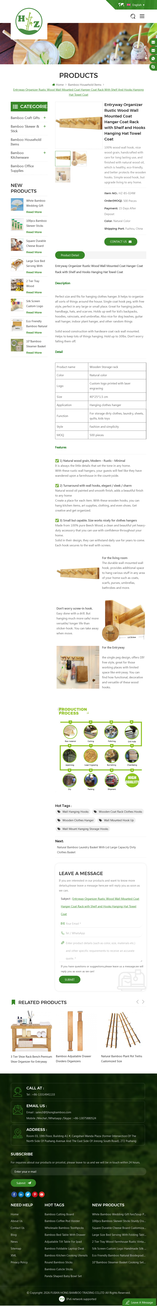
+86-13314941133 (43, 1094)
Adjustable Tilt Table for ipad (63, 1241)
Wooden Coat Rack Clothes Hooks (120, 811)
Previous (137, 1002)
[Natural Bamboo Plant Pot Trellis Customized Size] (121, 1031)
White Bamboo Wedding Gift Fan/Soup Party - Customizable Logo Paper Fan (36, 203)
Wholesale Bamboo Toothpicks (64, 1228)
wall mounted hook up (119, 820)
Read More (34, 212)
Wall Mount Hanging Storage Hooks (85, 829)
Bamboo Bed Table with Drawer (65, 1235)
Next (143, 1002)
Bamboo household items (26, 141)
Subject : (100, 906)
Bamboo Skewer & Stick (25, 128)
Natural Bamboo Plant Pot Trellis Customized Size (121, 1058)
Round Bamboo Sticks (58, 1262)
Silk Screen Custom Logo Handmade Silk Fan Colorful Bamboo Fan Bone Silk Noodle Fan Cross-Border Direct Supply (36, 303)
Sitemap (16, 1248)
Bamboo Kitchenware (20, 155)
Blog (14, 1235)
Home (60, 84)
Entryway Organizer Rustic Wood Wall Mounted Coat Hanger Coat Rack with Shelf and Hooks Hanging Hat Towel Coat (100, 906)
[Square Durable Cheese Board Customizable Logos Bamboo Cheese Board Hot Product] (17, 244)
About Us (16, 1221)
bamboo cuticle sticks (59, 1269)
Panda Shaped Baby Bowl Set (63, 1276)
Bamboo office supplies (22, 168)
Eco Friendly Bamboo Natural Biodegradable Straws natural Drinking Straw (36, 324)
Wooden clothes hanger (78, 820)
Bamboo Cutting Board (59, 1214)
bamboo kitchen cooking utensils (66, 1255)
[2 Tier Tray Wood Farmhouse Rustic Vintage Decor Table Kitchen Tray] (17, 285)
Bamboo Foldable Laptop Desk (64, 1248)
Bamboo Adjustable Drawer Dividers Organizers (73, 1058)
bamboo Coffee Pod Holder (62, 1221)
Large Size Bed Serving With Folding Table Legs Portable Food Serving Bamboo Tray (35, 263)
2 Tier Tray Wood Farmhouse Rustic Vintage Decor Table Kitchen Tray (35, 283)
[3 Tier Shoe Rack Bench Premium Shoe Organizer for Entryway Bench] (31, 1031)
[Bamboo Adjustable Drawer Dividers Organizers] (76, 1031)
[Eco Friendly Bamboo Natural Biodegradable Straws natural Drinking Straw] (17, 325)
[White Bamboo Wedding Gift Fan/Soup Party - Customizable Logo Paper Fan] (17, 204)
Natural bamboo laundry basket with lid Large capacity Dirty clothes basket (96, 849)
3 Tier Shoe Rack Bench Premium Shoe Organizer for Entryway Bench (31, 1059)
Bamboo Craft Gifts (25, 117)
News (14, 1241)
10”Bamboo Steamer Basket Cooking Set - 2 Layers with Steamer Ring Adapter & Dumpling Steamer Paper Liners (36, 344)
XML (13, 1255)
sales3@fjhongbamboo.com (53, 1112)
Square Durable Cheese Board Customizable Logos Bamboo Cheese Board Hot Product (36, 243)
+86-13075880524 (84, 1118)
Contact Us (118, 241)
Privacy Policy (19, 1262)
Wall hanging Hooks (75, 811)
